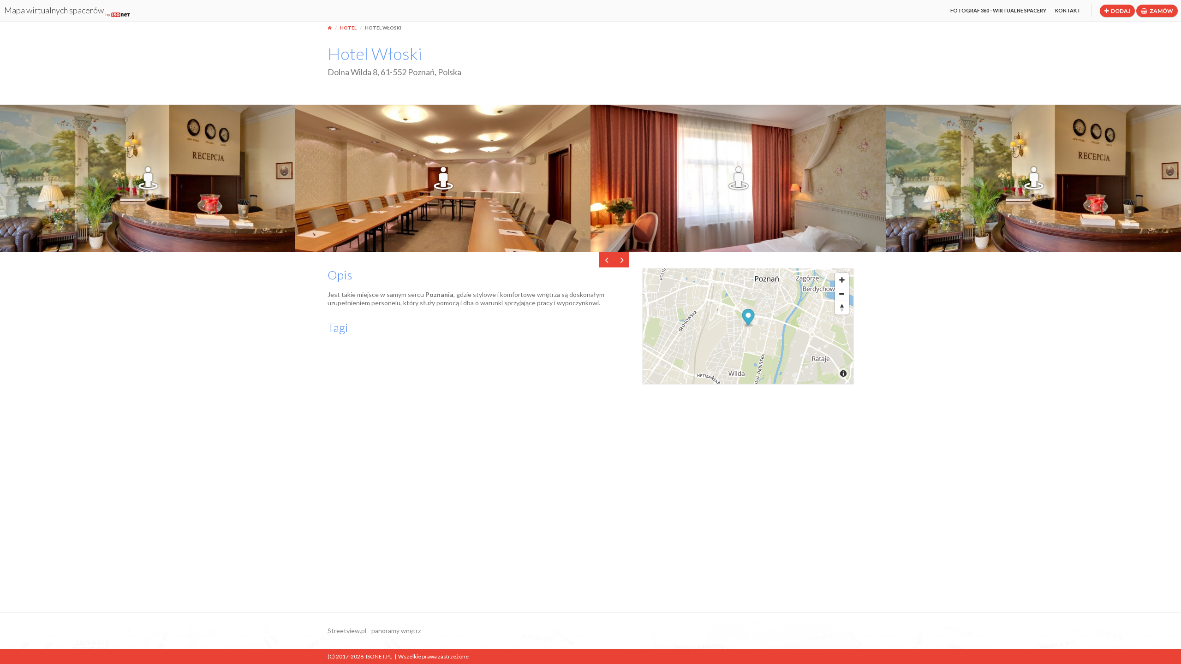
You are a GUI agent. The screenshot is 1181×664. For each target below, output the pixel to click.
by (108, 14)
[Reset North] (842, 307)
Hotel (348, 27)
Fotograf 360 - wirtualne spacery (998, 10)
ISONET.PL (379, 656)
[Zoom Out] (842, 294)
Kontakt (1067, 10)
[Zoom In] (842, 280)
